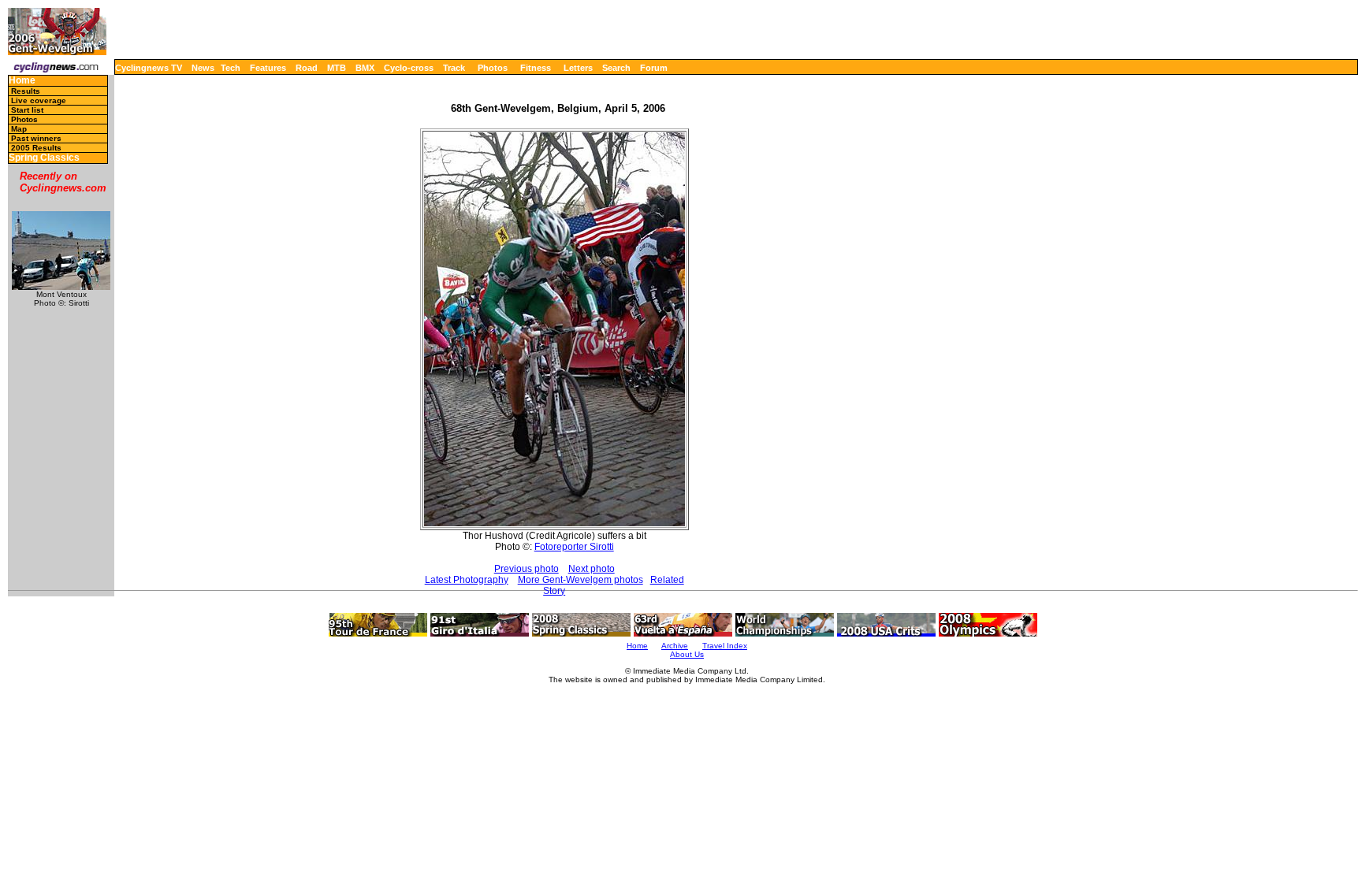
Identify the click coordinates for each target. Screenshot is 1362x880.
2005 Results (36, 147)
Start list (27, 110)
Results (25, 91)
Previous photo (526, 568)
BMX (364, 67)
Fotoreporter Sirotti (574, 546)
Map (19, 128)
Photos (493, 67)
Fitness (535, 67)
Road (307, 67)
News (203, 67)
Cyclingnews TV (148, 67)
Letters (578, 67)
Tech (230, 67)
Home (22, 81)
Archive (674, 645)
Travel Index (724, 645)
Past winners (36, 138)
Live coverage (38, 100)
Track (454, 67)
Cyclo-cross (409, 67)
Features (268, 67)
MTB (336, 67)
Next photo (591, 568)
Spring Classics (44, 158)
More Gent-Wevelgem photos (580, 579)
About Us (687, 654)
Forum (654, 67)
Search (616, 67)
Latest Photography (466, 579)
